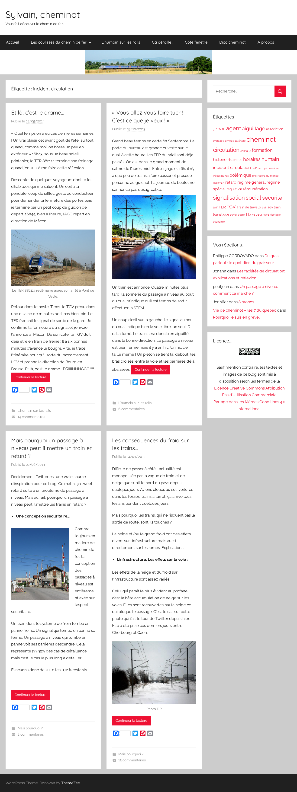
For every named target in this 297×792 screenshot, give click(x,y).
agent (233, 128)
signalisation (229, 198)
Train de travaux (249, 207)
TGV (231, 207)
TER (222, 207)
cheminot (261, 139)
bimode (229, 140)
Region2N (218, 182)
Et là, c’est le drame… (37, 112)
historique (234, 160)
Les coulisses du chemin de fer (59, 42)
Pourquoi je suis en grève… (237, 317)
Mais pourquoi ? (30, 728)
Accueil (12, 42)
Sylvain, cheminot (43, 14)
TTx (248, 214)
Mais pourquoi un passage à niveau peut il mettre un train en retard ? (52, 448)
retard (230, 182)
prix (254, 175)
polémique (240, 175)
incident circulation (232, 167)
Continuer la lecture (30, 377)
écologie (275, 214)
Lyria (265, 168)
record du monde (268, 175)
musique (274, 168)
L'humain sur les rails (34, 411)
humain (270, 159)
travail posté (237, 214)
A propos (266, 42)
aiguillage (253, 128)
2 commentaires (31, 734)
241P (221, 129)
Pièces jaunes (221, 175)
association (274, 129)
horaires (252, 159)
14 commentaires (31, 417)
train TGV (267, 207)
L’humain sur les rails (121, 42)
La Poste (257, 168)
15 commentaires (132, 760)
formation (262, 150)
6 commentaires (131, 409)
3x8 (215, 129)
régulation (234, 189)
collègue (245, 151)
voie (266, 214)
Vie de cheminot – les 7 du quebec (244, 310)
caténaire (240, 140)
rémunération (255, 189)
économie (219, 221)
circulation (226, 150)
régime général (251, 182)
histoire (219, 159)
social (253, 197)
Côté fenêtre (196, 42)
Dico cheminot (232, 42)
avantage (218, 140)
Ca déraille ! (162, 42)
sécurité (272, 198)
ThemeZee (70, 783)
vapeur (257, 214)
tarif (215, 207)
